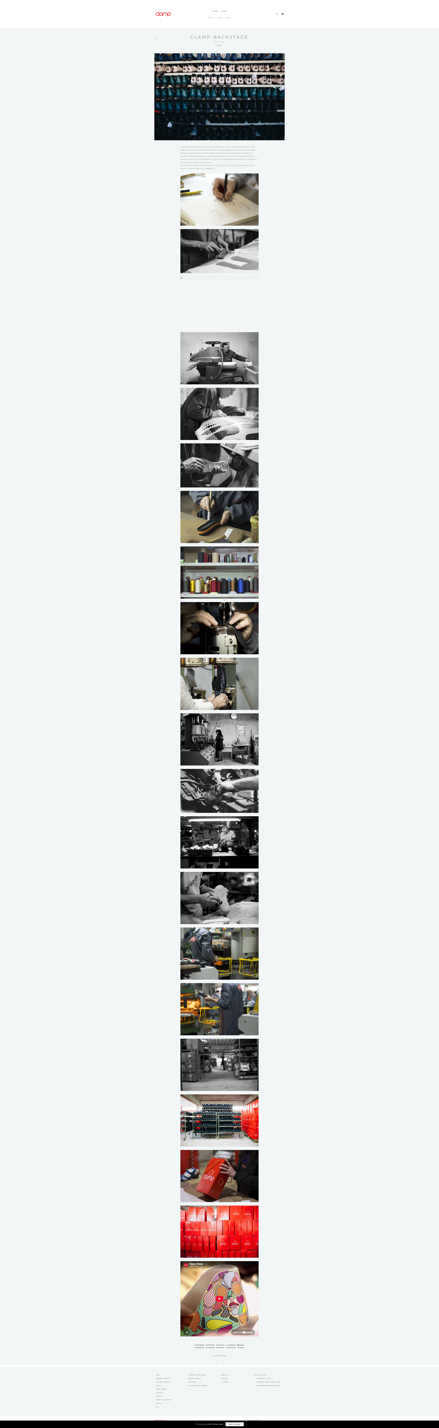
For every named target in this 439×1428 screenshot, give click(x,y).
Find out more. (217, 1424)
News (223, 11)
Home (215, 11)
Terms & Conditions (197, 1375)
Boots (158, 1403)
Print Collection (163, 1400)
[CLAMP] (163, 14)
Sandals (159, 1392)
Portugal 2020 (260, 1375)
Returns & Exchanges (198, 1385)
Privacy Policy (195, 1378)
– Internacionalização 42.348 (268, 1382)
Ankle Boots (161, 1389)
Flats (158, 1385)
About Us (211, 18)
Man (158, 1375)
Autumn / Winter (163, 1382)
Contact (219, 18)
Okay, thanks (234, 1424)
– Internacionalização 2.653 (268, 1385)
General (218, 1355)
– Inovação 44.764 (263, 1378)
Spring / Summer (163, 1378)
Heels (158, 1396)
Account (228, 18)
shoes (219, 45)
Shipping (192, 1382)
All (157, 1407)
